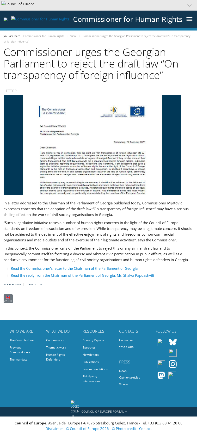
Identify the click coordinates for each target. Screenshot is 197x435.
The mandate (18, 359)
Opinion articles (129, 377)
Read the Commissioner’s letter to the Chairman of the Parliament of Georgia (74, 268)
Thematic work (56, 347)
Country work (55, 340)
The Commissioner (22, 340)
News (123, 371)
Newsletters (91, 355)
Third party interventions (91, 378)
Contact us (126, 340)
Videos (123, 384)
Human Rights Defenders (55, 357)
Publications (91, 362)
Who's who (126, 347)
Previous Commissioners (20, 349)
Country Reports (93, 340)
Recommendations (95, 369)
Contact (145, 428)
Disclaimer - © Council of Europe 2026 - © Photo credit (91, 428)
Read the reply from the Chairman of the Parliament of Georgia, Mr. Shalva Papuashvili (82, 275)
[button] (98, 5)
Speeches (89, 347)
